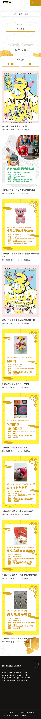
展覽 (15, 14)
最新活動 (20, 24)
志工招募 (7, 715)
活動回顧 (20, 29)
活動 (20, 14)
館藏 (26, 14)
